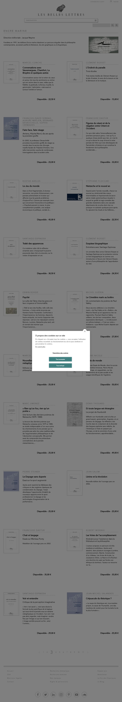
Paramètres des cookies (60, 353)
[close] (85, 331)
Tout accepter (60, 359)
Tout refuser (60, 365)
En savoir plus (40, 347)
